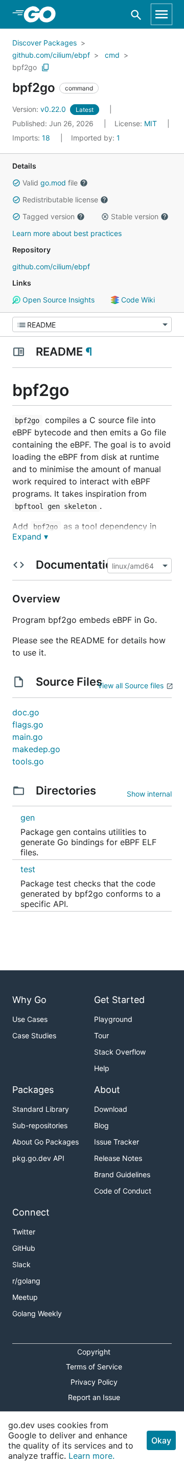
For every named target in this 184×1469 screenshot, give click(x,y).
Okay (161, 1440)
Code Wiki (137, 299)
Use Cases (30, 1019)
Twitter (23, 1231)
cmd (112, 55)
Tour (101, 1035)
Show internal (149, 793)
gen (27, 817)
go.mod (53, 182)
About (107, 1089)
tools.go (28, 761)
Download (110, 1109)
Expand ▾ (30, 536)
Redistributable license (60, 199)
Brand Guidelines (122, 1174)
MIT (150, 123)
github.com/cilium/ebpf (51, 55)
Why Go (29, 999)
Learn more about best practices (67, 233)
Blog (101, 1125)
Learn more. (91, 1456)
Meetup (25, 1297)
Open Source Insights (57, 299)
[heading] (43, 14)
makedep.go (36, 749)
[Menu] (92, 324)
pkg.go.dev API (38, 1158)
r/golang (26, 1280)
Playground (113, 1019)
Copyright (93, 1351)
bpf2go (24, 67)
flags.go (27, 724)
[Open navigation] (161, 14)
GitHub (23, 1248)
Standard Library (40, 1109)
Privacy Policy (94, 1382)
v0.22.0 (40, 109)
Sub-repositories (39, 1125)
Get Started (119, 999)
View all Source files (131, 685)
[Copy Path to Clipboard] (45, 67)
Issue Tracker (116, 1141)
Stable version (134, 216)
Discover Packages (44, 42)
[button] (16, 183)
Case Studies (34, 1035)
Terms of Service (94, 1366)
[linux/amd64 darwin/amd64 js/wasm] (138, 565)
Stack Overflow (120, 1051)
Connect (31, 1212)
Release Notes (118, 1158)
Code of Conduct (122, 1190)
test (27, 869)
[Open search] (136, 14)
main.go (27, 737)
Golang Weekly (37, 1313)
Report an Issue (94, 1397)
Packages (33, 1089)
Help (101, 1068)
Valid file (50, 182)
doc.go (25, 712)
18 (32, 137)
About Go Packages (45, 1141)
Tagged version (48, 216)
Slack (21, 1264)
